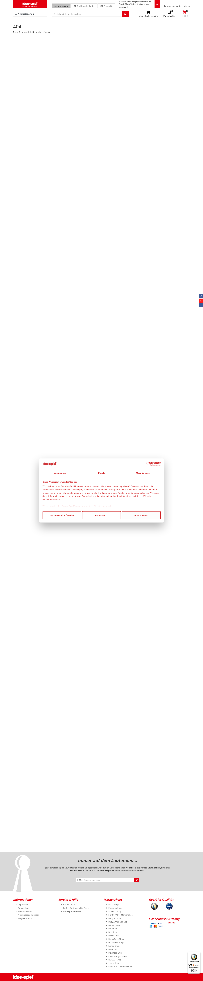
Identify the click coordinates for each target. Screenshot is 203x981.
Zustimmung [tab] (60, 473)
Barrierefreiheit (25, 911)
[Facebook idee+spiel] (201, 296)
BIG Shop (112, 928)
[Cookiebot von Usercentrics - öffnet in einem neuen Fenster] (148, 464)
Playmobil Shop (115, 952)
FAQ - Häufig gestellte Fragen (76, 908)
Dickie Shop (113, 935)
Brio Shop (112, 932)
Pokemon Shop (115, 908)
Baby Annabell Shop (117, 921)
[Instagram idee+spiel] (201, 301)
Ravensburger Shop (117, 956)
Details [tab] (101, 473)
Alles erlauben (141, 515)
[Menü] (198, 953)
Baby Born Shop (115, 918)
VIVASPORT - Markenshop (120, 966)
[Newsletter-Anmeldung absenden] (136, 880)
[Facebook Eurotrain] (201, 305)
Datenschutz (24, 908)
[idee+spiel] (30, 4)
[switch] (194, 970)
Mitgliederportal (25, 918)
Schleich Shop (114, 911)
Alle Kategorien (26, 13)
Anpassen (100, 515)
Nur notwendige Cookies (62, 515)
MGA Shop (113, 949)
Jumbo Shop (114, 946)
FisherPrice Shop (116, 939)
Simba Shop (113, 963)
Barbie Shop (114, 925)
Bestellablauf (69, 904)
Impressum (23, 904)
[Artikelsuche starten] (125, 14)
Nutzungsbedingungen (28, 915)
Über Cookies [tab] (143, 473)
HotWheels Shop (116, 942)
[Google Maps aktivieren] (157, 4)
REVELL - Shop (114, 959)
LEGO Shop (113, 904)
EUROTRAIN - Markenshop (120, 915)
